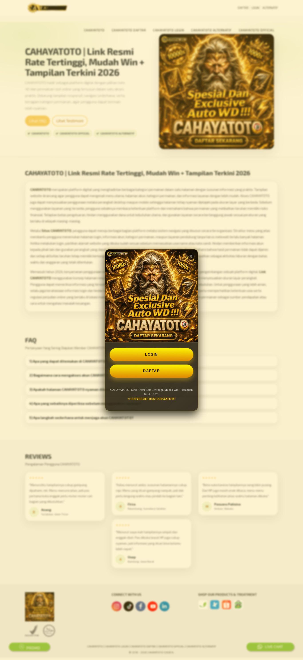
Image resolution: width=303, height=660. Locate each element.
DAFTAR (151, 371)
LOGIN (151, 354)
